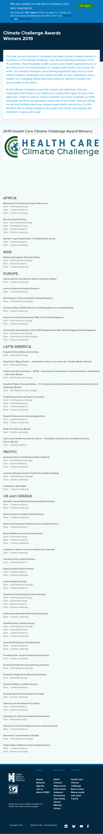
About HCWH (42, 792)
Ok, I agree (85, 6)
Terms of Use (36, 825)
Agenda (40, 786)
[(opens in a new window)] (66, 826)
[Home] (17, 777)
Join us (39, 789)
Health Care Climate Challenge (77, 782)
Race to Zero (77, 789)
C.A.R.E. (75, 798)
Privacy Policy (24, 19)
